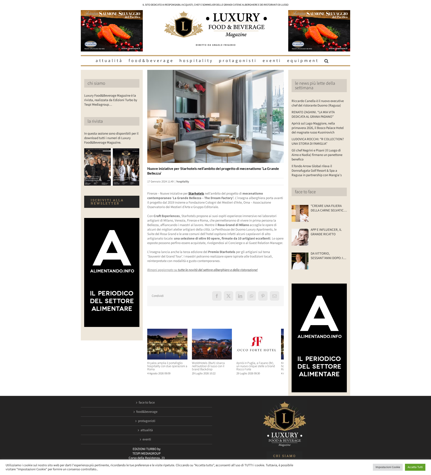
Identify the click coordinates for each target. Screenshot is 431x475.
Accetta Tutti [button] (415, 467)
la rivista (95, 121)
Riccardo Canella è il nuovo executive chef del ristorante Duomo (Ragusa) (318, 103)
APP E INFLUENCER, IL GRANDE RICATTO (326, 232)
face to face (305, 192)
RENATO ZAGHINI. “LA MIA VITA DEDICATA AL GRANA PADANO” (313, 114)
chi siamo (96, 83)
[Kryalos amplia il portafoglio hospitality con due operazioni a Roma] (168, 331)
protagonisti (146, 421)
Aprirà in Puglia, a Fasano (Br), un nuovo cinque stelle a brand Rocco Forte (262, 368)
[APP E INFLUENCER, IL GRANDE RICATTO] (300, 237)
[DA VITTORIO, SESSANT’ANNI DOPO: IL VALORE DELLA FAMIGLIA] (300, 261)
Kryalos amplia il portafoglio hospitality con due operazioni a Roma (167, 368)
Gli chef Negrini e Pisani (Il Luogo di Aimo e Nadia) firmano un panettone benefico (317, 155)
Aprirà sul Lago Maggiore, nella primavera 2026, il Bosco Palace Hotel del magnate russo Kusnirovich (318, 128)
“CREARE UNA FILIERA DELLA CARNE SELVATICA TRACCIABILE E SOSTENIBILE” (328, 208)
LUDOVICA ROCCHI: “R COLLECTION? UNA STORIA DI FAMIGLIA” (318, 141)
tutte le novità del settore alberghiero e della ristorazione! (217, 270)
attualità (147, 430)
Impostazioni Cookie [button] (388, 467)
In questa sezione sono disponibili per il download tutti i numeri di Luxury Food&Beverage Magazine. (111, 138)
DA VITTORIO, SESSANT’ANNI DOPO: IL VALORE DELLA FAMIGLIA (328, 255)
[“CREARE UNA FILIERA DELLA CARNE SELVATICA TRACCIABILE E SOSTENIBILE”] (300, 213)
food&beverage (146, 412)
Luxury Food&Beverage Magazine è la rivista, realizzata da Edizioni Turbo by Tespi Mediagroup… (110, 100)
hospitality (182, 182)
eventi (147, 439)
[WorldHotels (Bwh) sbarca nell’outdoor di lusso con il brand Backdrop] (215, 331)
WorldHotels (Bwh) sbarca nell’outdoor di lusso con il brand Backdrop (214, 368)
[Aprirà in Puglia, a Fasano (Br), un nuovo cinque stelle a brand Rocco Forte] (262, 331)
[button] (327, 60)
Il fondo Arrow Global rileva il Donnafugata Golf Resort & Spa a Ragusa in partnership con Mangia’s (317, 171)
